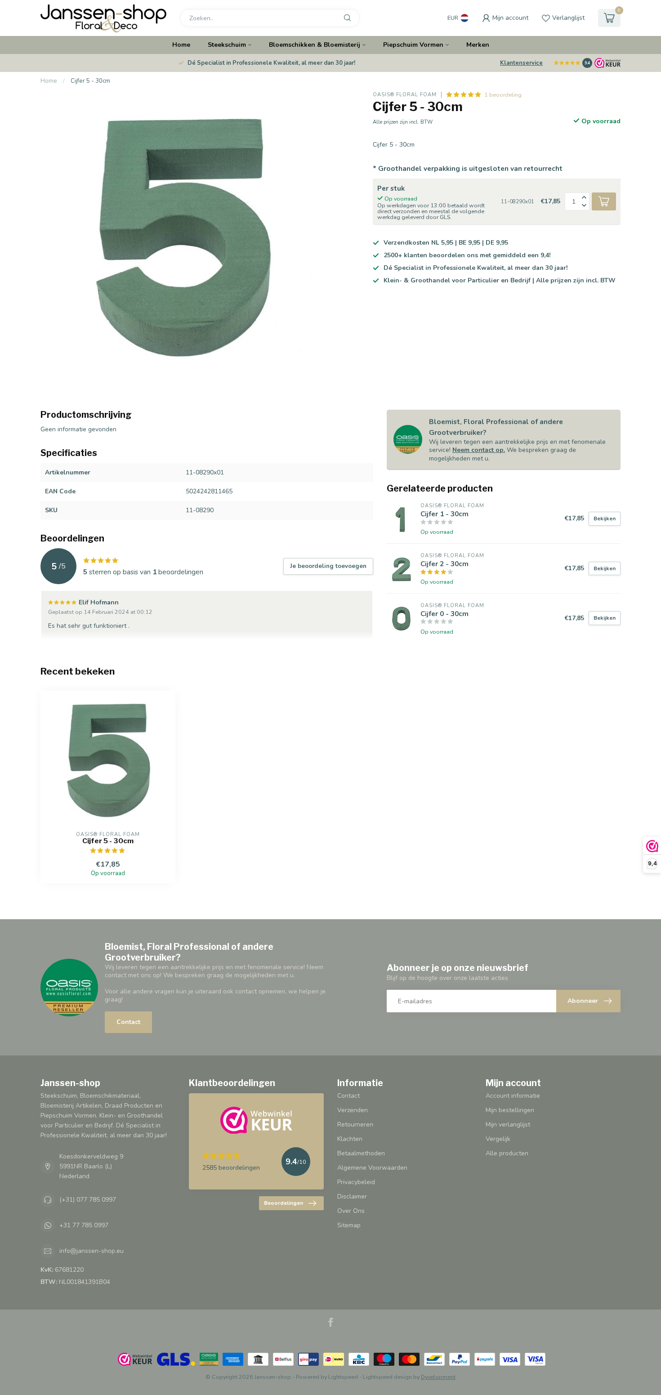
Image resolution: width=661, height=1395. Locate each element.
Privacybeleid (356, 1182)
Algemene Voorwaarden (372, 1167)
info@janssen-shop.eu (91, 1251)
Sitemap (349, 1225)
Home (181, 44)
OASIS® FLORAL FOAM (405, 94)
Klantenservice (521, 63)
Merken (477, 44)
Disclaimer (352, 1196)
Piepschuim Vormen (413, 44)
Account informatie (513, 1095)
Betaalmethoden (361, 1153)
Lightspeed (343, 1377)
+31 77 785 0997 (83, 1225)
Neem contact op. (478, 450)
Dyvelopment (438, 1377)
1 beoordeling (503, 94)
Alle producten (507, 1153)
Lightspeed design (387, 1377)
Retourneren (355, 1124)
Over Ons (351, 1211)
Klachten (349, 1139)
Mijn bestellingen (510, 1110)
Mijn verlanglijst (508, 1124)
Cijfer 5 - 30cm (90, 81)
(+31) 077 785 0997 (87, 1199)
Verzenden (352, 1110)
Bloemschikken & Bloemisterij (314, 44)
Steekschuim (227, 44)
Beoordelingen (283, 1203)
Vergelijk (498, 1139)
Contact (128, 1022)
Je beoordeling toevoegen (328, 566)
